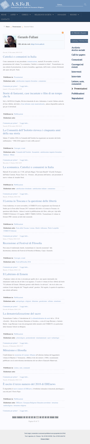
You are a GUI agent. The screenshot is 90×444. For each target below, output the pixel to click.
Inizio (14, 417)
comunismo (42, 81)
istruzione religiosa (19, 405)
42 (29, 417)
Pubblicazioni (18, 114)
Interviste (76, 76)
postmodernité (30, 338)
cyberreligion (20, 338)
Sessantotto (35, 152)
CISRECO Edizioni (9, 231)
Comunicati (77, 60)
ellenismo (35, 301)
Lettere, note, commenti (22, 368)
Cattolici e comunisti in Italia (19, 56)
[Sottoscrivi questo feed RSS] (63, 33)
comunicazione (32, 61)
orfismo (50, 301)
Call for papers (78, 55)
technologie (55, 338)
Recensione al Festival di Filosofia (22, 243)
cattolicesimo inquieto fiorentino (27, 81)
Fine (56, 417)
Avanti (52, 417)
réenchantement (41, 338)
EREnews (19, 403)
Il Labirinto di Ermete (15, 274)
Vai (85, 4)
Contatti (5, 19)
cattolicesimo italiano (40, 188)
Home (3, 15)
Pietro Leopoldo (53, 228)
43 (32, 417)
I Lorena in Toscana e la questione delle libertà (29, 201)
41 (27, 417)
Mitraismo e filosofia (14, 350)
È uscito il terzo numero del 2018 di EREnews (29, 384)
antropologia (20, 301)
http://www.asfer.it (37, 44)
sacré (49, 338)
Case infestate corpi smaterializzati (32, 104)
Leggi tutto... (24, 86)
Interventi (76, 72)
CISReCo (25, 15)
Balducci (6, 155)
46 (40, 417)
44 (34, 417)
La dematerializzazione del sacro (22, 313)
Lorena (32, 228)
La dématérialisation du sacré (40, 318)
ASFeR (13, 15)
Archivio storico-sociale (78, 48)
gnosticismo (43, 301)
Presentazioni (18, 77)
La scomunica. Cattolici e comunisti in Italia (28, 167)
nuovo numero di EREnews (23, 389)
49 (48, 417)
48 (45, 417)
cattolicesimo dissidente (24, 188)
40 (24, 417)
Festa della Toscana (22, 228)
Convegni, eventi (19, 148)
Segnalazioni (77, 98)
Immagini (62, 15)
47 (43, 417)
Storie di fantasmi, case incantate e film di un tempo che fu (32, 94)
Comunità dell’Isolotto (23, 152)
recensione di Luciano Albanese (25, 355)
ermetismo (57, 301)
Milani (12, 155)
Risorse (73, 15)
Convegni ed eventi (77, 65)
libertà (37, 228)
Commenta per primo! (10, 86)
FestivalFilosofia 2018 (23, 262)
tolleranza (44, 228)
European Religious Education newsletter (37, 403)
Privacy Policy (45, 439)
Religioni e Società (43, 15)
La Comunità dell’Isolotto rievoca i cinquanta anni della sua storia (31, 131)
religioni (28, 301)
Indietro (19, 417)
